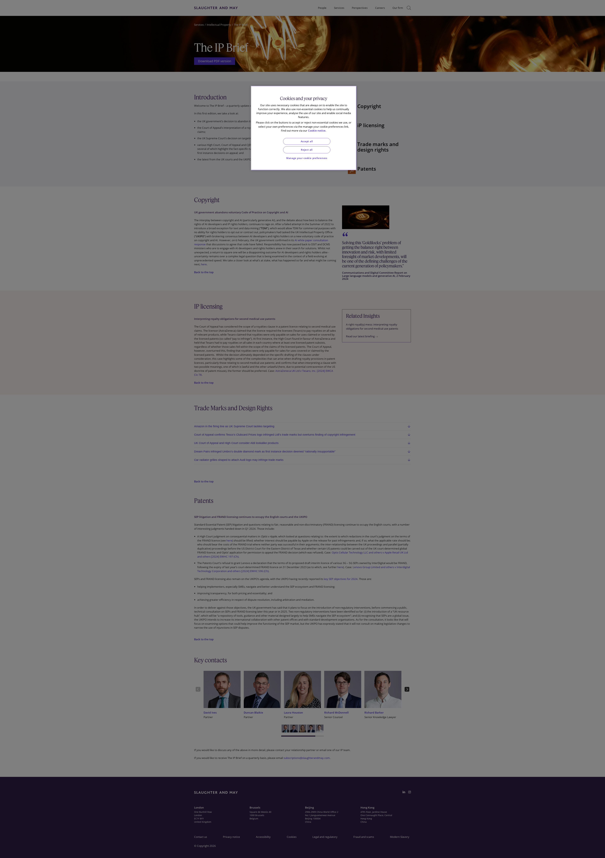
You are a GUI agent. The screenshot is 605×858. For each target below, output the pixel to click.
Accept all (307, 141)
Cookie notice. (317, 130)
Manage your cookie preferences (306, 158)
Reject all (307, 149)
